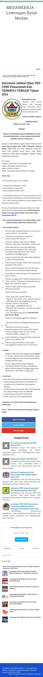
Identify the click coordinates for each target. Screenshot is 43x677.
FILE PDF (29, 391)
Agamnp (20, 670)
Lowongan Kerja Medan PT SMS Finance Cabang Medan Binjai (23, 595)
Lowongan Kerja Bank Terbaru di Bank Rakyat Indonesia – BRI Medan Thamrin (23, 572)
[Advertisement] (21, 42)
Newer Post (7, 548)
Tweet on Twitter (18, 425)
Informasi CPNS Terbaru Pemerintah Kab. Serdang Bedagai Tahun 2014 (24, 489)
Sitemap (38, 674)
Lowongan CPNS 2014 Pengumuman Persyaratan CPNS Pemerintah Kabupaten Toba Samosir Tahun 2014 (25, 506)
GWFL (18, 672)
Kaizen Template (31, 670)
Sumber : (4, 409)
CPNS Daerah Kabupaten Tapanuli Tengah (26, 154)
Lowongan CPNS (11, 75)
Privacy (23, 674)
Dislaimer (30, 674)
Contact (16, 674)
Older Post (36, 548)
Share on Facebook (18, 420)
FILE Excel (28, 396)
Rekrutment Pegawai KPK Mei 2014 (24, 459)
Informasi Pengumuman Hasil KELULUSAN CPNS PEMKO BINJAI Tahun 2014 (24, 474)
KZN (9, 672)
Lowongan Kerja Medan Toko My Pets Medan (25, 617)
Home (4, 75)
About (10, 674)
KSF (13, 672)
